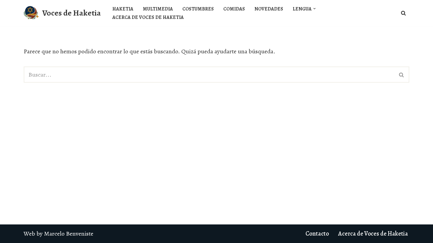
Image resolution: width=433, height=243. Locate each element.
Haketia (122, 8)
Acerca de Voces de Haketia (148, 17)
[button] (314, 8)
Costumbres (198, 8)
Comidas (234, 8)
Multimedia (158, 8)
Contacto (317, 234)
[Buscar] (403, 13)
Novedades (268, 8)
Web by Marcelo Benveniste (58, 234)
